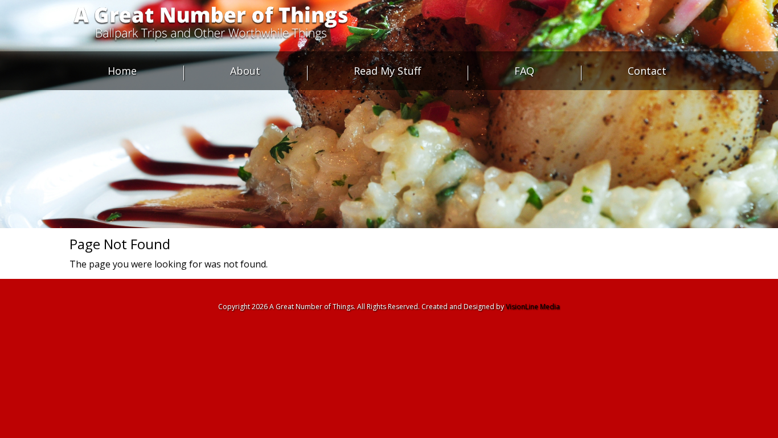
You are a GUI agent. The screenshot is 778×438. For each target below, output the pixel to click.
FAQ (524, 71)
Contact (647, 71)
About (245, 71)
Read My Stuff (387, 71)
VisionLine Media (533, 306)
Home (122, 71)
